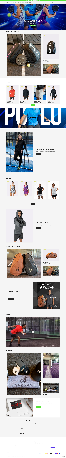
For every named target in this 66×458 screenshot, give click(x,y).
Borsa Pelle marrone (45, 262)
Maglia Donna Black (36, 200)
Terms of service (23, 456)
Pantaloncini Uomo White (37, 101)
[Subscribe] (18, 447)
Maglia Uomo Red (9, 101)
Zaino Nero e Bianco (45, 60)
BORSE (44, 75)
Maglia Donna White (50, 200)
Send (22, 433)
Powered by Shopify (12, 456)
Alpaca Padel (9, 456)
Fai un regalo (38, 406)
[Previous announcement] (6, 0)
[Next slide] (34, 128)
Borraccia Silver (45, 379)
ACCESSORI (45, 394)
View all (33, 203)
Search (7, 441)
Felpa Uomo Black (50, 101)
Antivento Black (22, 101)
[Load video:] (33, 332)
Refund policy (19, 456)
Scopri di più (33, 25)
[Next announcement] (60, 0)
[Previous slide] (31, 128)
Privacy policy (16, 456)
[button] (56, 2)
